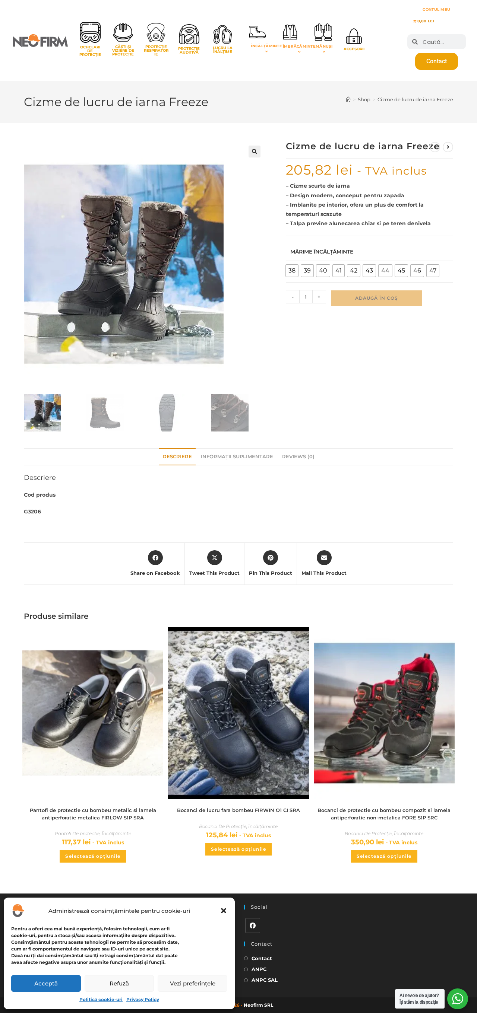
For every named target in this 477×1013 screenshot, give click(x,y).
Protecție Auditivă (189, 50)
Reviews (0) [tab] (298, 456)
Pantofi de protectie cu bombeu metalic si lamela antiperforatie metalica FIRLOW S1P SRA (93, 814)
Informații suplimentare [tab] (237, 456)
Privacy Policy (142, 999)
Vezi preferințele (192, 983)
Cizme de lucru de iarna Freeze (415, 99)
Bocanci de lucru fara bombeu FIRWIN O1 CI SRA (238, 810)
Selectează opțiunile (92, 856)
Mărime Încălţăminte (321, 251)
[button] (223, 910)
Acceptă (46, 983)
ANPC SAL (265, 980)
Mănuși (324, 46)
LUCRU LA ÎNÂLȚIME (223, 49)
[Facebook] (252, 925)
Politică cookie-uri (101, 999)
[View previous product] (435, 147)
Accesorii (354, 49)
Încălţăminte (266, 46)
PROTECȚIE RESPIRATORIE (156, 50)
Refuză (119, 983)
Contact (262, 958)
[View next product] (448, 147)
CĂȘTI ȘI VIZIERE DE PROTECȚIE (123, 50)
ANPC (259, 969)
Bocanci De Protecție (222, 826)
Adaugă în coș (376, 298)
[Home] (348, 99)
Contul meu (436, 9)
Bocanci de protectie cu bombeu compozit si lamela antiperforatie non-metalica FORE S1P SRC (384, 814)
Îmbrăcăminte (299, 46)
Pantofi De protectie (77, 833)
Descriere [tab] (177, 456)
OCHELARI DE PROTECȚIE (90, 51)
